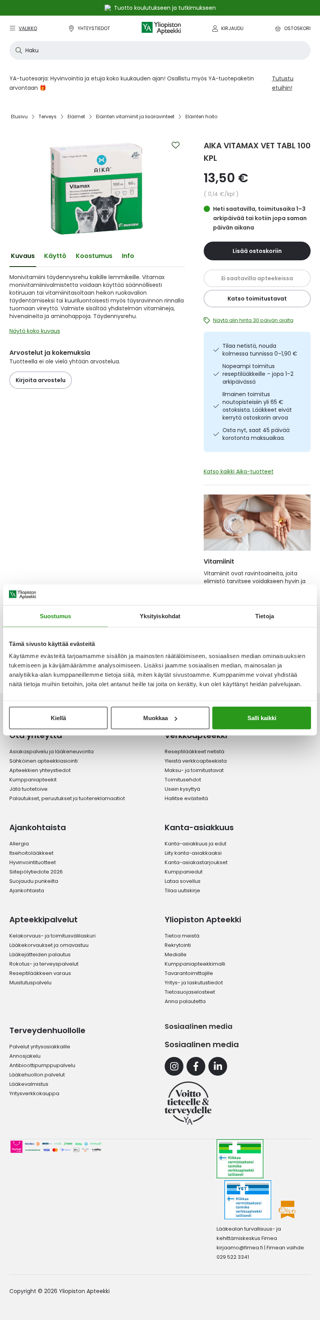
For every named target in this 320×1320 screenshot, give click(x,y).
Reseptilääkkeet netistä (194, 751)
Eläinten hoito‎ (201, 116)
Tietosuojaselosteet (190, 992)
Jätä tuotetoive (28, 789)
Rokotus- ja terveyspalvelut (43, 964)
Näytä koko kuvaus (34, 331)
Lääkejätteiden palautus (40, 954)
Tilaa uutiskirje (182, 890)
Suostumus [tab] (55, 615)
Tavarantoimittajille (189, 973)
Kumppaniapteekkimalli (195, 964)
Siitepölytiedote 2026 (36, 871)
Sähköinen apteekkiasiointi (43, 761)
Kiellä (58, 718)
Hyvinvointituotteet (32, 862)
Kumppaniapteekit (33, 779)
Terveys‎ (48, 116)
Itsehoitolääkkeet (31, 853)
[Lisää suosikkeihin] (175, 145)
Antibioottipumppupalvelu (42, 1065)
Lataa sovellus (183, 881)
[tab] (22, 256)
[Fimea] (240, 1158)
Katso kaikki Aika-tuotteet (239, 471)
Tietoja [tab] (264, 615)
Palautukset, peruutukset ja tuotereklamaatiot (67, 798)
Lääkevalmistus (28, 1084)
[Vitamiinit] (257, 523)
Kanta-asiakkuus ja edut (195, 843)
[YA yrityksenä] (188, 1103)
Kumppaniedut (184, 871)
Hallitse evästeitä (186, 798)
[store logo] (161, 28)
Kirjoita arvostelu (41, 380)
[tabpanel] (97, 306)
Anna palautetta (185, 1001)
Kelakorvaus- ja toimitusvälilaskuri (52, 935)
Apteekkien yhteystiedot (40, 770)
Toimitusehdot (183, 779)
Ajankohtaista (26, 890)
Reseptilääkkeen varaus (40, 973)
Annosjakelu (25, 1056)
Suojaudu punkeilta (33, 881)
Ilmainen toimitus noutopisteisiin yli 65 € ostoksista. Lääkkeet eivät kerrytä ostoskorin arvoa (257, 406)
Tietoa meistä (182, 935)
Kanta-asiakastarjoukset (196, 862)
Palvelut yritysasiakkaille (39, 1046)
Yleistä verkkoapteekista (196, 761)
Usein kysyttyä (182, 789)
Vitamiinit (219, 561)
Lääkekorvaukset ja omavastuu (49, 945)
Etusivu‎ (19, 116)
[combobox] (160, 50)
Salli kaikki (261, 718)
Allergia (19, 843)
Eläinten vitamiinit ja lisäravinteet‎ (135, 116)
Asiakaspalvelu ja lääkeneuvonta (51, 751)
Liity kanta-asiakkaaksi (193, 853)
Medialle (176, 954)
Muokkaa (155, 718)
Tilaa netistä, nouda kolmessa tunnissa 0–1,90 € (259, 350)
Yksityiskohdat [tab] (160, 615)
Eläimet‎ (76, 116)
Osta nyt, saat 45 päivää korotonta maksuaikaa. (256, 434)
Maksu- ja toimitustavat (194, 770)
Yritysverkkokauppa (34, 1093)
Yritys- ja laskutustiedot (194, 982)
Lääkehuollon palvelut (37, 1074)
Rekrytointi (178, 945)
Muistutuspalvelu (30, 982)
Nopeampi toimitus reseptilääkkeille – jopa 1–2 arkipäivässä (257, 374)
